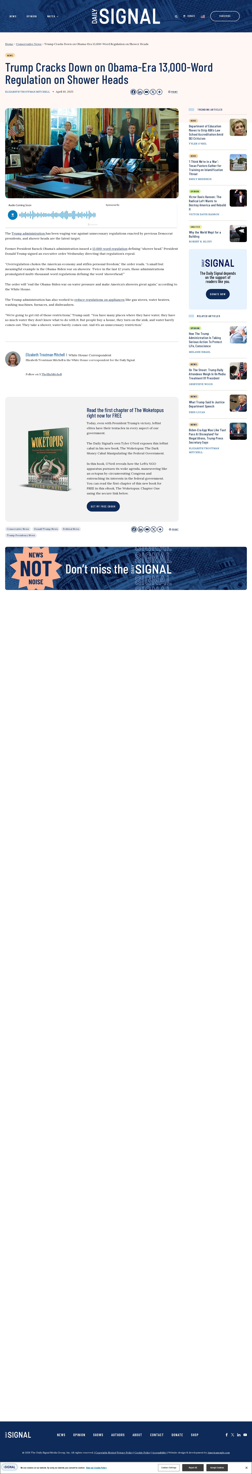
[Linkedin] (140, 529)
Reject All (193, 1467)
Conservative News (28, 44)
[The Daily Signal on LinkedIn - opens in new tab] (239, 1435)
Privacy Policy (125, 1452)
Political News (71, 529)
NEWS (194, 364)
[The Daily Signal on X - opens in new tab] (232, 1434)
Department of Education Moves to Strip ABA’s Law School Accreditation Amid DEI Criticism (206, 132)
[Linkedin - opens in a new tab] (140, 92)
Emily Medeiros (200, 179)
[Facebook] (134, 529)
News (13, 16)
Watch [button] (51, 16)
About (137, 1435)
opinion (195, 191)
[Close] (246, 1467)
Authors (118, 1435)
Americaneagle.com (219, 1452)
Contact (157, 1435)
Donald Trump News (46, 529)
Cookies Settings (168, 1467)
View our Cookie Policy (96, 1467)
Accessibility (159, 1452)
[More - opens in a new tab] (159, 92)
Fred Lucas (197, 412)
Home (9, 44)
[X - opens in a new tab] (153, 92)
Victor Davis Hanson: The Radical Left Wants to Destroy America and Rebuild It (207, 203)
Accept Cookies (217, 1467)
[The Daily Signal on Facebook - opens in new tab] (226, 1435)
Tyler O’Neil (198, 143)
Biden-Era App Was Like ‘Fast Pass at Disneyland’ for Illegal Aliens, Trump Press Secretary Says (207, 436)
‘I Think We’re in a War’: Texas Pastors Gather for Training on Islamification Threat (206, 167)
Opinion (32, 16)
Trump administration (29, 233)
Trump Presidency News (21, 535)
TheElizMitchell (52, 374)
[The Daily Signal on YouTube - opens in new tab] (245, 1435)
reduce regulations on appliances (99, 300)
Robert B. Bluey (200, 241)
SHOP (195, 1435)
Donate (177, 1435)
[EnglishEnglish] (203, 16)
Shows (98, 1435)
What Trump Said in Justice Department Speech (207, 404)
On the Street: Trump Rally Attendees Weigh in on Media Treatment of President (207, 374)
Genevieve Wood (201, 384)
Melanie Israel (200, 352)
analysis (195, 226)
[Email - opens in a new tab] (146, 92)
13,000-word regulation (109, 249)
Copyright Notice (105, 1452)
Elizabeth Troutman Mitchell (27, 91)
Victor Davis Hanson (204, 214)
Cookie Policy (142, 1452)
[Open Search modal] (176, 16)
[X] (154, 529)
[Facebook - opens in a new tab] (133, 92)
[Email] (147, 529)
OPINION (195, 328)
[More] (160, 529)
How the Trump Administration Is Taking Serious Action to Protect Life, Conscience (205, 339)
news (193, 120)
